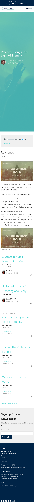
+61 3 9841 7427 (11, 465)
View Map (4, 458)
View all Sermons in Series (9, 404)
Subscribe (6, 437)
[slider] (10, 139)
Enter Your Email (6, 430)
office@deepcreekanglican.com (15, 467)
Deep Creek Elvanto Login (9, 486)
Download (7, 143)
